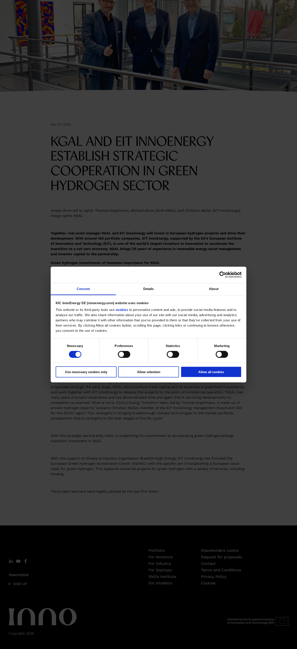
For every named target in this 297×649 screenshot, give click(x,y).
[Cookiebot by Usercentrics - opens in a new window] (223, 275)
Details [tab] (148, 288)
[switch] (124, 354)
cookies (122, 310)
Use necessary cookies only (86, 372)
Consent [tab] (83, 288)
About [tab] (214, 288)
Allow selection (148, 372)
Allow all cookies (211, 372)
